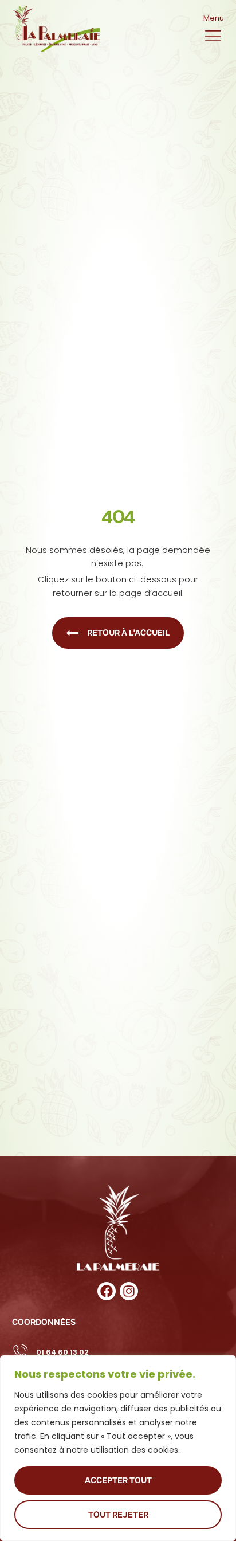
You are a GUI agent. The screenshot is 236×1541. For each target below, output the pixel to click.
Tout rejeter (118, 1514)
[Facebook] (106, 1291)
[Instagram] (129, 1291)
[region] (118, 1448)
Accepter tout (118, 1480)
